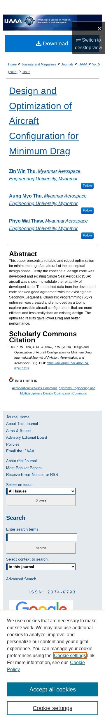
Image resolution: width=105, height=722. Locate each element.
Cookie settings (70, 655)
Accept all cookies (52, 689)
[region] (52, 666)
